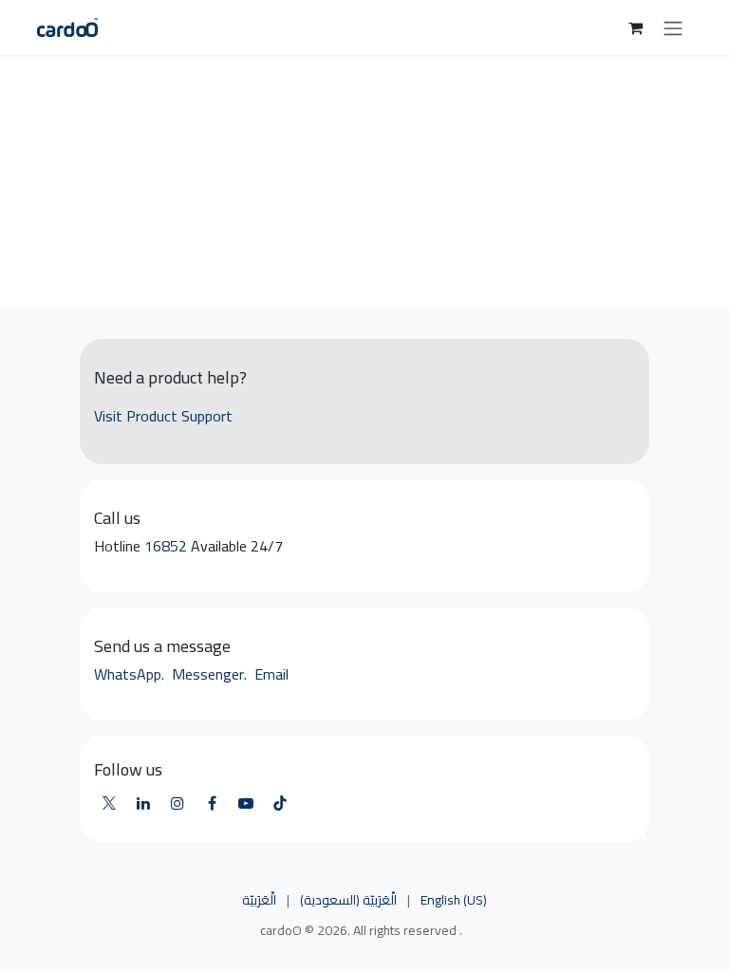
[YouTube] (246, 803)
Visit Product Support (163, 416)
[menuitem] (259, 901)
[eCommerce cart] (635, 28)
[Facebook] (211, 803)
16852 (167, 546)
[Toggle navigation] (673, 27)
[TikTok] (280, 803)
